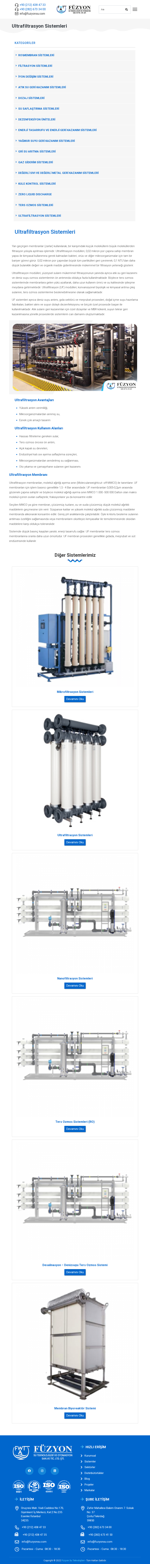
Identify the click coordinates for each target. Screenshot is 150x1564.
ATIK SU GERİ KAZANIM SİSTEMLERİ (42, 87)
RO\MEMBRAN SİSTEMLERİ (36, 55)
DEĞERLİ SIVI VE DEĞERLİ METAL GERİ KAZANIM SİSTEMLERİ (58, 173)
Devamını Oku (75, 699)
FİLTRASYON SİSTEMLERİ (35, 66)
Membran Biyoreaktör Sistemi (75, 1408)
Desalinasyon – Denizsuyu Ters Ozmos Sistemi (75, 1265)
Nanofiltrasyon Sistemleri (75, 978)
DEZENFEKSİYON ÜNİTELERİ (36, 119)
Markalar (90, 1490)
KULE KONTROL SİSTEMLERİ (37, 183)
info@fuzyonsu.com (32, 13)
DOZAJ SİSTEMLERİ (31, 98)
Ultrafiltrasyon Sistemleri (75, 835)
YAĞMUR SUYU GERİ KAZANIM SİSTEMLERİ (46, 141)
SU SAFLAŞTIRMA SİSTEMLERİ (38, 108)
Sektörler (90, 1467)
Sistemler (90, 1461)
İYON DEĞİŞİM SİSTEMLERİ (35, 76)
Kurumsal (90, 1455)
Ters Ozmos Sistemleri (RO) (75, 1121)
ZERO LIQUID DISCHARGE (35, 194)
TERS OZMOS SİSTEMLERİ (35, 205)
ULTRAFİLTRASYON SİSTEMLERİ (39, 215)
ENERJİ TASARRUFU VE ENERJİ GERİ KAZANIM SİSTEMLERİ (57, 130)
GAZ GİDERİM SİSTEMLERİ (35, 162)
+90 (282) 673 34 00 (33, 9)
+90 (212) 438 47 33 (33, 5)
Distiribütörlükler (94, 1473)
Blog (87, 1478)
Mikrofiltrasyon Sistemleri (75, 692)
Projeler (89, 1484)
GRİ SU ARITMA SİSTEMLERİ (37, 151)
